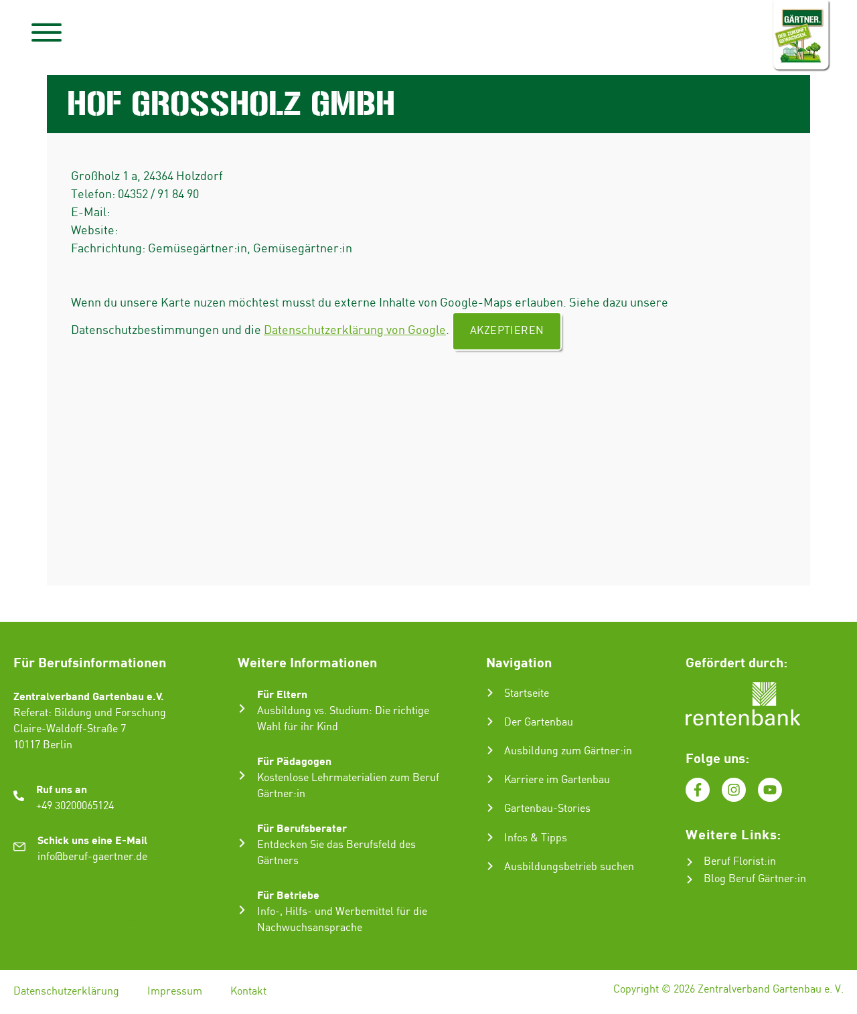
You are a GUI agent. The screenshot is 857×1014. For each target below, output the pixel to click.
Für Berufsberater (302, 828)
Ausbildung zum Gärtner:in (568, 751)
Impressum (174, 991)
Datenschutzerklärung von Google (355, 330)
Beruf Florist (734, 861)
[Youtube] (770, 790)
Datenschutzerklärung (66, 991)
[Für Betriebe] (242, 910)
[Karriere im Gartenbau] (490, 779)
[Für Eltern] (242, 708)
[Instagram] (734, 790)
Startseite (526, 693)
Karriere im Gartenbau (557, 780)
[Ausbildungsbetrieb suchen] (490, 866)
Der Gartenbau (538, 722)
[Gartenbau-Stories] (490, 808)
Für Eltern (282, 694)
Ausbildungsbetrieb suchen (569, 867)
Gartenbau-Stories (547, 809)
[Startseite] (490, 693)
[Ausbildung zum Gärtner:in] (490, 750)
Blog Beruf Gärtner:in (755, 879)
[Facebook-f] (698, 790)
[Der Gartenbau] (490, 721)
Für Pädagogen (294, 761)
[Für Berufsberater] (242, 843)
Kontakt (248, 991)
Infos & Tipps (535, 838)
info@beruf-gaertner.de (92, 857)
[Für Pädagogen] (242, 775)
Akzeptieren (507, 331)
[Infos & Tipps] (490, 837)
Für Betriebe (288, 895)
